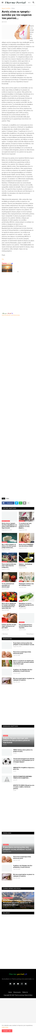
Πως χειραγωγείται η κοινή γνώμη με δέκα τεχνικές (25, 626)
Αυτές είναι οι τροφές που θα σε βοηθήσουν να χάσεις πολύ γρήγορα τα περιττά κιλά (9, 526)
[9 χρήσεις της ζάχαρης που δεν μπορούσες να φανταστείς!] (7, 672)
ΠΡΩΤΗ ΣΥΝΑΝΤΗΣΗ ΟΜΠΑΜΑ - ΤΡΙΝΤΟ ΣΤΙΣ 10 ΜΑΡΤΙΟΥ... (23, 777)
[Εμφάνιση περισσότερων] (28, 503)
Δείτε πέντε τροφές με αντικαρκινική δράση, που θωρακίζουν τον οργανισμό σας (9, 606)
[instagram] (21, 983)
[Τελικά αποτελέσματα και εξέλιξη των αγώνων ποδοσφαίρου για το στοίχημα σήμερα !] (7, 761)
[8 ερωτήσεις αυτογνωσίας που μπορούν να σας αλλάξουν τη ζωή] (7, 645)
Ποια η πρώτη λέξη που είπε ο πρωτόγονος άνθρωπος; (9, 565)
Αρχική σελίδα (6, 8)
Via (3, 259)
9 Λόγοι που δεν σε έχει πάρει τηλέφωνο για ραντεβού (9, 626)
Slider (13, 8)
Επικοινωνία (17, 992)
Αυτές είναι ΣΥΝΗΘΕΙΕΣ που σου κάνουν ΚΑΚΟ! (26, 545)
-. (7, 313)
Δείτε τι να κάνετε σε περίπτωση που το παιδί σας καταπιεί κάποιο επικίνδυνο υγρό (23, 662)
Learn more (5, 1027)
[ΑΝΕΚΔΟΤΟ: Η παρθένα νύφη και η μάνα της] (7, 770)
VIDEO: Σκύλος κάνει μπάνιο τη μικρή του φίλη (22, 750)
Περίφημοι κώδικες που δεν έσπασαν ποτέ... (26, 584)
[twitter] (14, 983)
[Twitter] (16, 503)
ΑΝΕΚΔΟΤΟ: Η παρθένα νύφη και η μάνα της (23, 768)
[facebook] (10, 983)
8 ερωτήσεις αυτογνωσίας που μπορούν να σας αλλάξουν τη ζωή (23, 643)
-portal (7, 263)
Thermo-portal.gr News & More (23, 995)
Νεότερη (5, 634)
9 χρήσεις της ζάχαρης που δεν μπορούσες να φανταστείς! (22, 670)
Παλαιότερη (29, 634)
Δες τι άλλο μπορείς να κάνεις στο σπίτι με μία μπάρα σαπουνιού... (9, 546)
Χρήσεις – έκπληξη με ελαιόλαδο (25, 564)
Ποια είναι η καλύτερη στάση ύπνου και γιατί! (22, 652)
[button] (2, 2)
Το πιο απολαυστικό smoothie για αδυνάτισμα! (8, 585)
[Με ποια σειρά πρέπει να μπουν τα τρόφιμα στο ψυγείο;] (7, 681)
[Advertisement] (18, 290)
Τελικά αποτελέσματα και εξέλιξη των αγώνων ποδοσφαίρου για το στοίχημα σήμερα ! (23, 760)
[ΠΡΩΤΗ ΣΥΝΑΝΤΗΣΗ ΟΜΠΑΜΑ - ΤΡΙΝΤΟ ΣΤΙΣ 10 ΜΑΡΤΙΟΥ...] (7, 779)
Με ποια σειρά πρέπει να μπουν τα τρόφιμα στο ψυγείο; (23, 679)
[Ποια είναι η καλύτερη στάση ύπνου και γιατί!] (7, 654)
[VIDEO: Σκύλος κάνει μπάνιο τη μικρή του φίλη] (7, 752)
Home (10, 992)
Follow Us (25, 992)
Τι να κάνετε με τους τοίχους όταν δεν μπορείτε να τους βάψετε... (25, 526)
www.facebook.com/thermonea (11, 315)
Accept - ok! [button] (7, 1031)
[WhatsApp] (20, 503)
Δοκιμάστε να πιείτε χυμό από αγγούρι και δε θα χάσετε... (26, 605)
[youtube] (18, 983)
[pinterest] (25, 983)
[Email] (24, 503)
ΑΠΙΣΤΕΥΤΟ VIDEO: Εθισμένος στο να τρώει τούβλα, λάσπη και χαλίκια (23, 787)
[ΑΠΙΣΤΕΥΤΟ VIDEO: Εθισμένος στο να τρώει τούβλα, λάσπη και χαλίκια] (7, 788)
